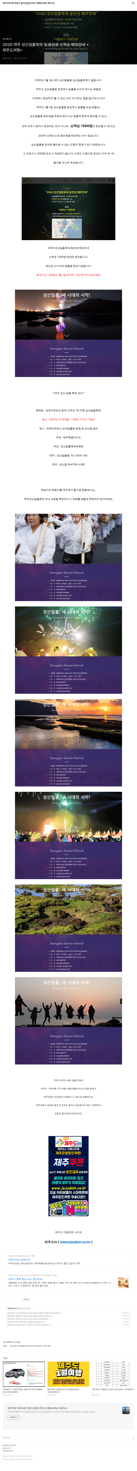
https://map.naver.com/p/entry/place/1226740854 (30, 1275)
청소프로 (6, 1447)
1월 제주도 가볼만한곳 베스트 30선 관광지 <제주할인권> (27, 1319)
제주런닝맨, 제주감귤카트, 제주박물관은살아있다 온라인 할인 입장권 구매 (44, 1263)
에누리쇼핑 (6, 1451)
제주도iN (6, 1442)
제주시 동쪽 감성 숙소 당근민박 (25, 1279)
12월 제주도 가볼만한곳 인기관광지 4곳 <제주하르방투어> (28, 1325)
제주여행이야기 (12, 1308)
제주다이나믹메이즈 (19, 1259)
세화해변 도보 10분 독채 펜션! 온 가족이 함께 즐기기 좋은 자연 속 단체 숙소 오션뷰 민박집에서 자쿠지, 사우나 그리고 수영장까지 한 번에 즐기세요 (59, 1284)
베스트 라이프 (7, 1455)
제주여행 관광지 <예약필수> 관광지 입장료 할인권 (25, 1322)
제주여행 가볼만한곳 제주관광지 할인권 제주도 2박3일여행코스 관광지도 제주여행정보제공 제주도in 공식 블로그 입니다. (51, 1412)
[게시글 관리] (17, 1300)
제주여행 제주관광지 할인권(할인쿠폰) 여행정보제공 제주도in (29, 3)
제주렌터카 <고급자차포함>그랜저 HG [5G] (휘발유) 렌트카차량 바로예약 (33, 1313)
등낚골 (5, 1459)
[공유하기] (13, 1300)
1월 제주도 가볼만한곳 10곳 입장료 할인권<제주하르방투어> (29, 1316)
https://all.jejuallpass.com (19, 1256)
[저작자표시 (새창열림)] (32, 1300)
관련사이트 (6, 1438)
